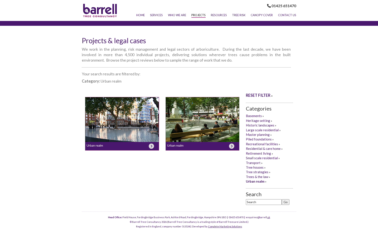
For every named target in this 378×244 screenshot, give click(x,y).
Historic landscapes (260, 125)
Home (140, 15)
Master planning (258, 135)
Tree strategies (257, 172)
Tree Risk (238, 15)
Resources (219, 15)
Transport (253, 163)
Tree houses (255, 167)
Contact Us (287, 15)
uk (268, 217)
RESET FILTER (258, 95)
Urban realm (95, 145)
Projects (198, 15)
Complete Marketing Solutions (225, 226)
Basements (254, 116)
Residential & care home (263, 149)
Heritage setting (258, 121)
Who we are (177, 15)
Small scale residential (262, 158)
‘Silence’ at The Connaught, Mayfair (122, 119)
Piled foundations (259, 139)
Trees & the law (257, 177)
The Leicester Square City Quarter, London (202, 119)
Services (156, 15)
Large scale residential (262, 130)
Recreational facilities (262, 144)
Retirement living (258, 153)
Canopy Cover (262, 15)
